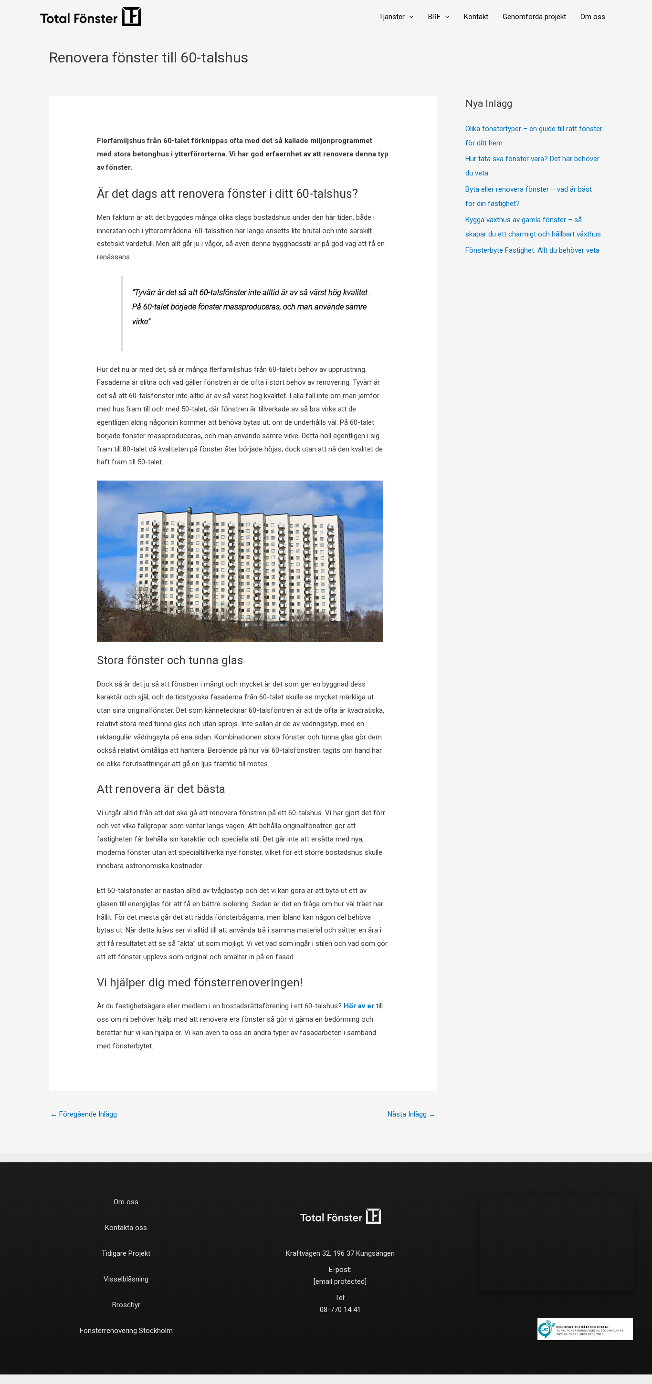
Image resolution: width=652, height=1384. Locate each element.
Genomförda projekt (534, 16)
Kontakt (476, 16)
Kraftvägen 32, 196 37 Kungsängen (340, 1253)
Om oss (592, 16)
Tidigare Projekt (126, 1253)
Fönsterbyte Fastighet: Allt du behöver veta (532, 250)
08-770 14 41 (340, 1309)
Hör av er (359, 1006)
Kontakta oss (126, 1227)
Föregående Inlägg (83, 1114)
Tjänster (392, 16)
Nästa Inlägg (412, 1114)
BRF (434, 16)
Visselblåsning (126, 1279)
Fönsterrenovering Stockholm (126, 1330)
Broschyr (126, 1305)
